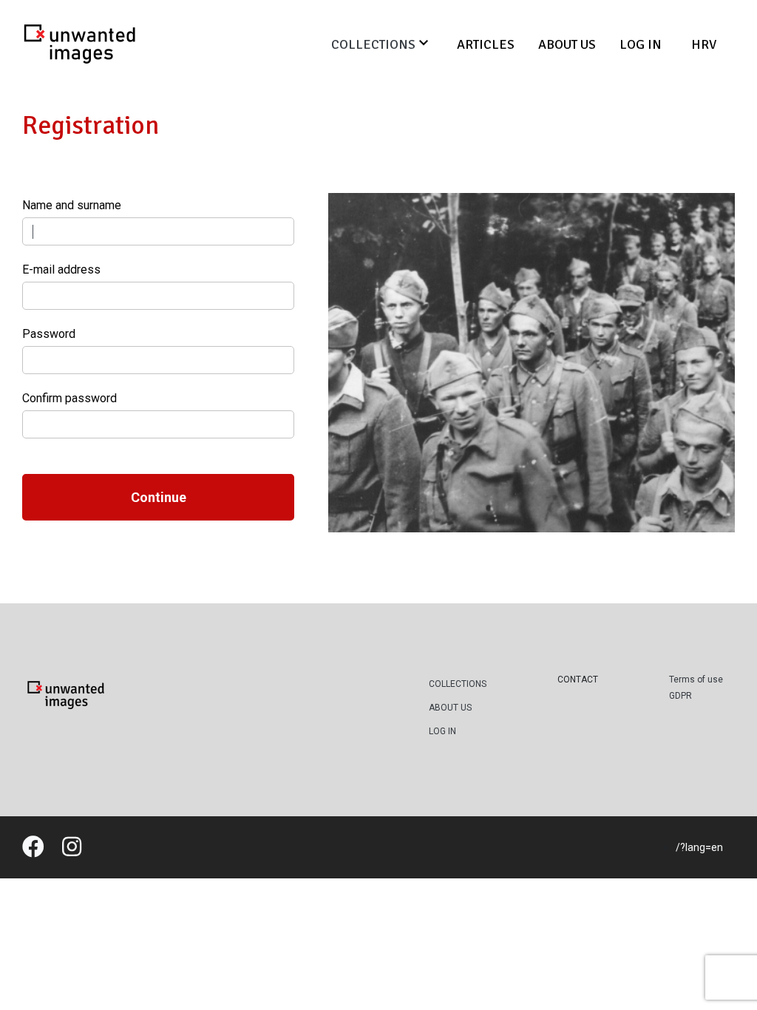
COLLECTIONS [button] (373, 44)
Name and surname (71, 205)
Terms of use (696, 679)
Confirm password (69, 398)
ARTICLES (486, 44)
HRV (703, 44)
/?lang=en (699, 847)
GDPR (680, 696)
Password (48, 334)
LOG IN (640, 44)
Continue (158, 497)
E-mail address (61, 269)
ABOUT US (567, 44)
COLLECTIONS (457, 684)
